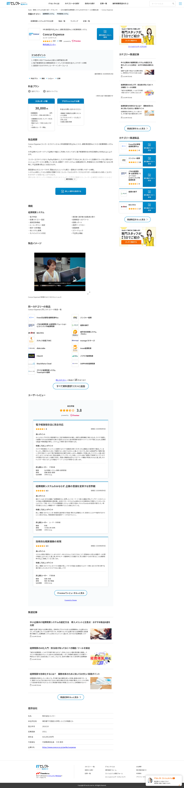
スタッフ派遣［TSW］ (44, 340)
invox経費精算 (85, 348)
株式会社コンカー (49, 44)
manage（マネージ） (87, 340)
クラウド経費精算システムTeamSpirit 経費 (46, 371)
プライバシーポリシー (142, 777)
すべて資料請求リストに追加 (70, 386)
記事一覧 (103, 3)
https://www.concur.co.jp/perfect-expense (59, 747)
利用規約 (138, 773)
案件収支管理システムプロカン (88, 333)
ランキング (74, 21)
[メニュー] (180, 3)
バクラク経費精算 (86, 356)
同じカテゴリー (61, 380)
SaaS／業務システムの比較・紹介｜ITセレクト (43, 10)
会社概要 (138, 766)
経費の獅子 (84, 325)
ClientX (40, 356)
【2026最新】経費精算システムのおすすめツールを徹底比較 (80, 10)
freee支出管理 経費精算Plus (47, 317)
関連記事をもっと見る (69, 697)
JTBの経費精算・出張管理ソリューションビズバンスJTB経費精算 (51, 325)
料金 (34, 78)
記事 (58, 78)
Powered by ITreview (71, 600)
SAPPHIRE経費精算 (87, 363)
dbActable (41, 348)
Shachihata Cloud (44, 363)
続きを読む (69, 179)
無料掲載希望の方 (119, 3)
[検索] (173, 3)
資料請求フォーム (110, 770)
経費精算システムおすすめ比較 (42, 21)
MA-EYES (40, 333)
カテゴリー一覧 (90, 767)
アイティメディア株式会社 (54, 776)
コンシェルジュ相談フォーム (114, 773)
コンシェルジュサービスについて (115, 777)
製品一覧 (61, 21)
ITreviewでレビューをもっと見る (70, 593)
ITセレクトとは (54, 3)
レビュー (51, 78)
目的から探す (90, 3)
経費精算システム (48, 14)
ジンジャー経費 (85, 317)
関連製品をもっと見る (136, 219)
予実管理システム (62, 14)
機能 (43, 78)
